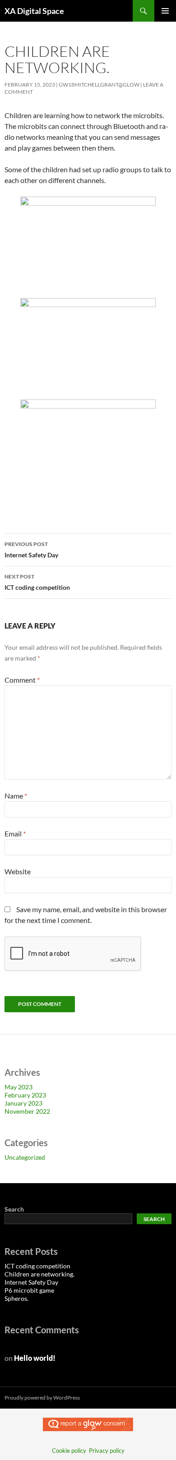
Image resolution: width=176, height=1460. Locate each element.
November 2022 (27, 1111)
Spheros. (16, 1298)
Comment (22, 679)
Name (16, 795)
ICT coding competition (37, 582)
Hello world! (35, 1358)
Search (14, 1209)
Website (18, 871)
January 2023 (23, 1103)
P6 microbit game (29, 1290)
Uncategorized (25, 1157)
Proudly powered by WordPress (42, 1397)
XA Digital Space (34, 11)
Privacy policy (107, 1450)
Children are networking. (39, 1274)
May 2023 (18, 1087)
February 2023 (25, 1095)
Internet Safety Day (31, 550)
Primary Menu (165, 11)
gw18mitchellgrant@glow (99, 84)
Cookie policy (69, 1450)
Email (15, 833)
